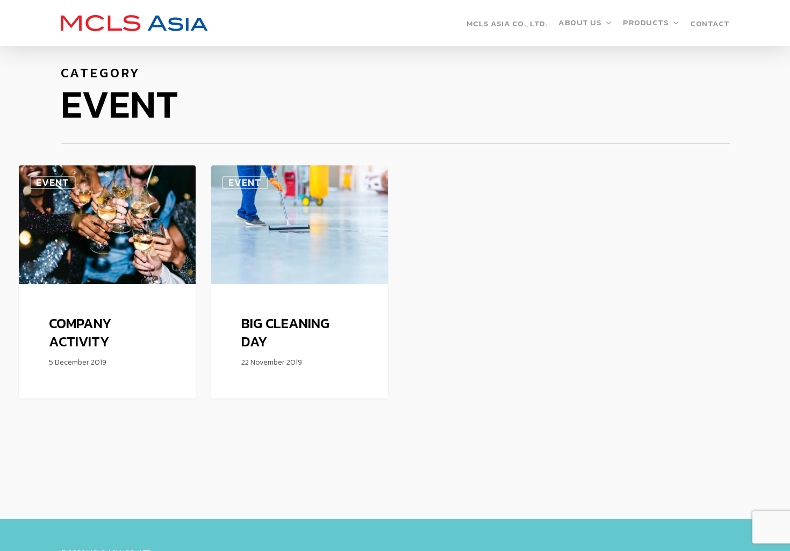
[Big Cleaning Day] (300, 281)
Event (52, 182)
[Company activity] (107, 281)
